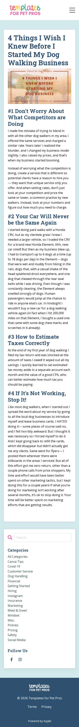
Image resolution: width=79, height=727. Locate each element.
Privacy (46, 707)
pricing (13, 630)
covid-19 (14, 566)
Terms (32, 707)
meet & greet (17, 610)
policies (13, 625)
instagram (15, 596)
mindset (13, 615)
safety (12, 635)
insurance (15, 601)
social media (17, 640)
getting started (19, 586)
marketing (15, 606)
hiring (12, 591)
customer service (20, 571)
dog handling (18, 576)
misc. (11, 620)
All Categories (18, 556)
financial (14, 581)
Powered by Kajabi (39, 721)
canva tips (16, 561)
